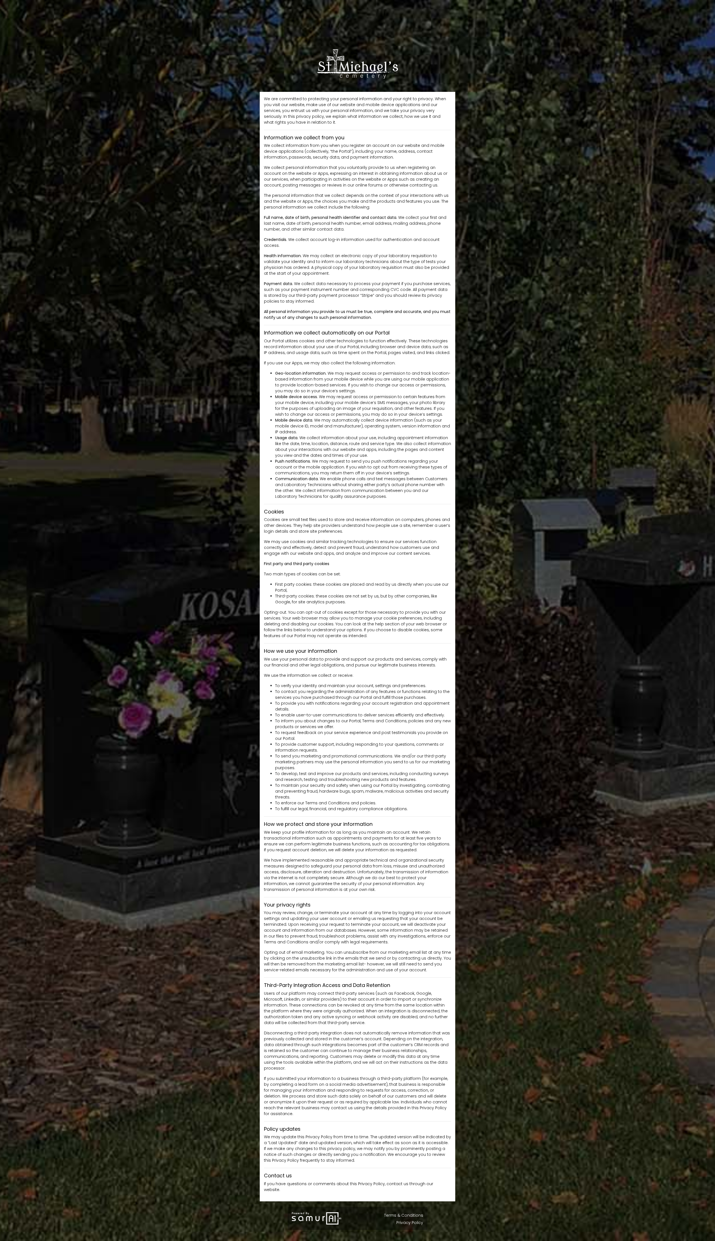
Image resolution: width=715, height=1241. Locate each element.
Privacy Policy (409, 1222)
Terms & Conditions (403, 1215)
